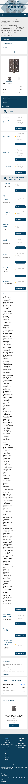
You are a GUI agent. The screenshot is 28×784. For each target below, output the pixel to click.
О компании (7, 742)
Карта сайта (21, 747)
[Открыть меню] (24, 15)
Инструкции (7, 746)
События (7, 750)
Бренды (7, 740)
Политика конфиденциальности (21, 741)
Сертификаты (7, 748)
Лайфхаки (7, 757)
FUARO (22, 684)
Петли (13, 19)
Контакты (7, 759)
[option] (9, 79)
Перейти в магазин (20, 128)
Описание (6, 39)
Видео (7, 755)
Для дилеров (21, 738)
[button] (25, 58)
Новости (7, 751)
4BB (9, 21)
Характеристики (7, 43)
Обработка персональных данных (21, 744)
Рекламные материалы (7, 744)
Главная (3, 19)
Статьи (7, 753)
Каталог (8, 19)
